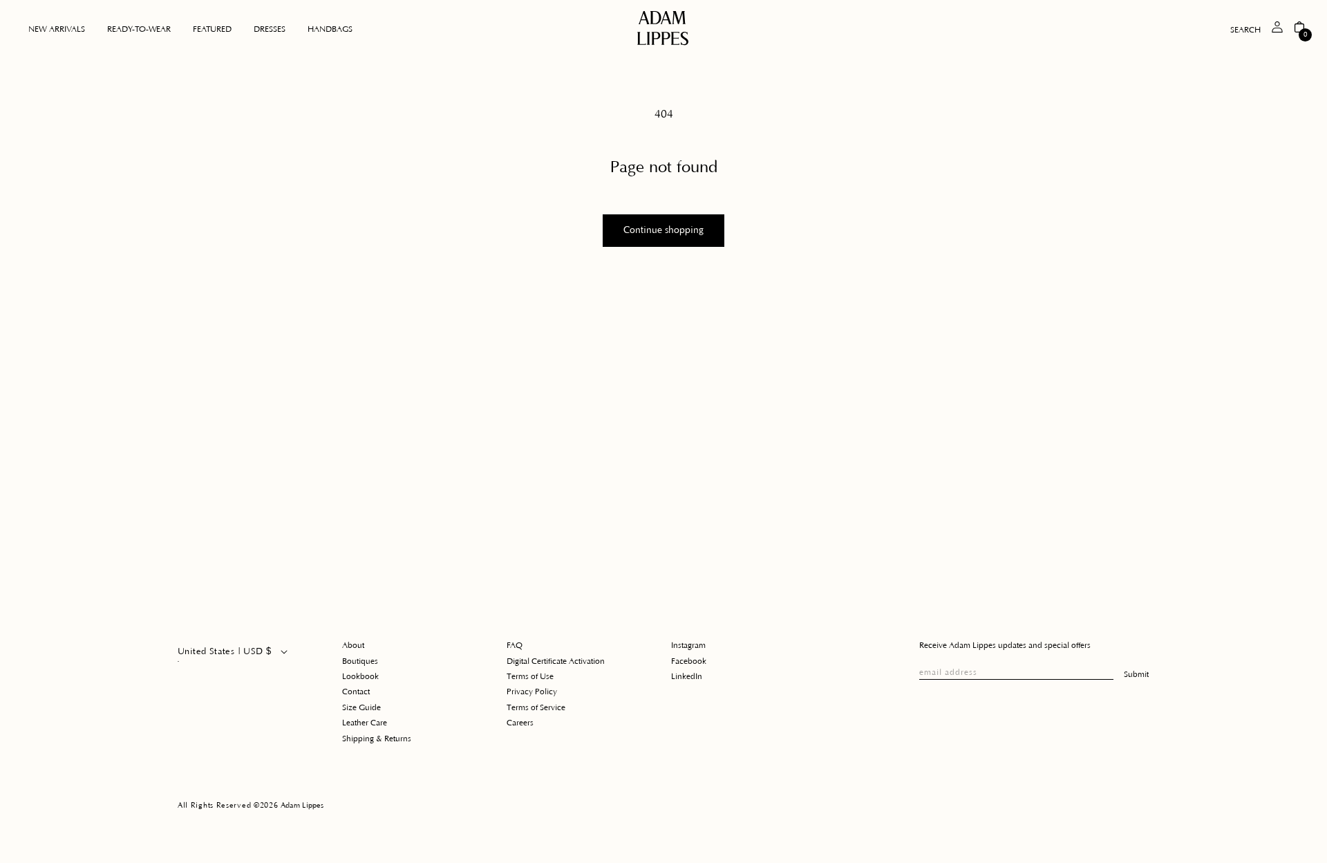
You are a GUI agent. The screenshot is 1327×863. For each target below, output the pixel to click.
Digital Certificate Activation (556, 661)
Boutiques (360, 661)
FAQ (515, 645)
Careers (520, 722)
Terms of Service (536, 707)
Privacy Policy (532, 691)
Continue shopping (663, 230)
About (353, 645)
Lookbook (360, 676)
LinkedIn (686, 676)
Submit (1136, 674)
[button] (139, 29)
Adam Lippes (302, 805)
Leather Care (364, 722)
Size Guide (361, 707)
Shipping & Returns (376, 738)
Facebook (688, 661)
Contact (356, 691)
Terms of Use (530, 676)
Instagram (688, 645)
